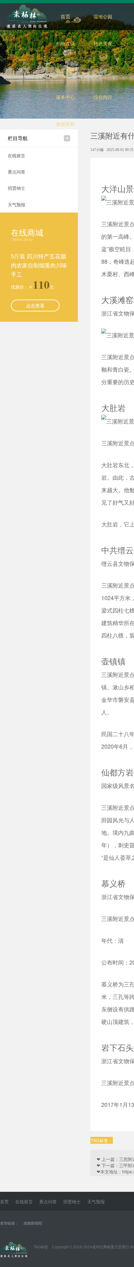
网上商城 (102, 70)
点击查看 (35, 305)
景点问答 (16, 172)
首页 (65, 16)
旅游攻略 (65, 70)
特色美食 (102, 43)
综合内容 (102, 97)
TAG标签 (41, 1247)
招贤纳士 (16, 188)
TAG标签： (101, 1140)
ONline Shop (22, 239)
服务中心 (65, 97)
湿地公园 (102, 16)
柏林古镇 (65, 43)
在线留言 (16, 155)
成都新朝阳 (32, 1222)
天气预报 (16, 204)
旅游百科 (65, 123)
